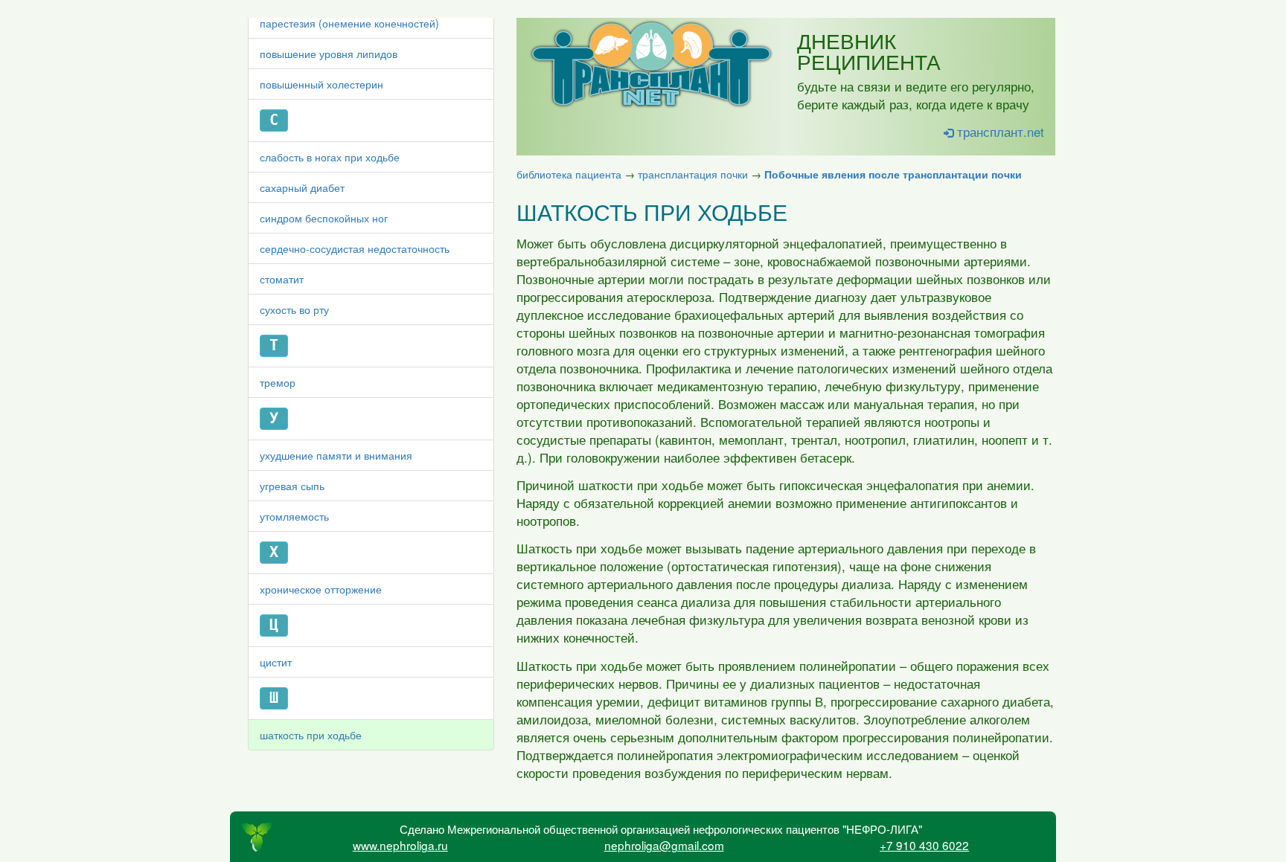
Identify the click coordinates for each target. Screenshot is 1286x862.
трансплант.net (998, 132)
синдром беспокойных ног (324, 217)
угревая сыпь (292, 485)
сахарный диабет (302, 187)
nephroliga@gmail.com (664, 845)
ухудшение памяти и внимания (336, 455)
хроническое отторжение (321, 589)
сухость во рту (294, 309)
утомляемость (294, 516)
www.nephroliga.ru (400, 845)
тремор (277, 382)
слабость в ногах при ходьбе (330, 156)
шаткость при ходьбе (311, 734)
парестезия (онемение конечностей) (349, 23)
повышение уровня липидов (328, 53)
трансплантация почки (693, 174)
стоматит (282, 278)
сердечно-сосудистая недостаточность (355, 248)
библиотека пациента (568, 174)
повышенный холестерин (321, 84)
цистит (276, 661)
